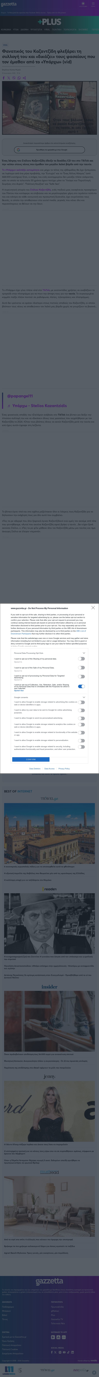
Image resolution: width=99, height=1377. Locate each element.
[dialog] (49, 688)
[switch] (81, 658)
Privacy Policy (64, 769)
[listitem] (49, 653)
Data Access (49, 769)
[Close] (94, 608)
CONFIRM (31, 759)
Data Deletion (34, 769)
